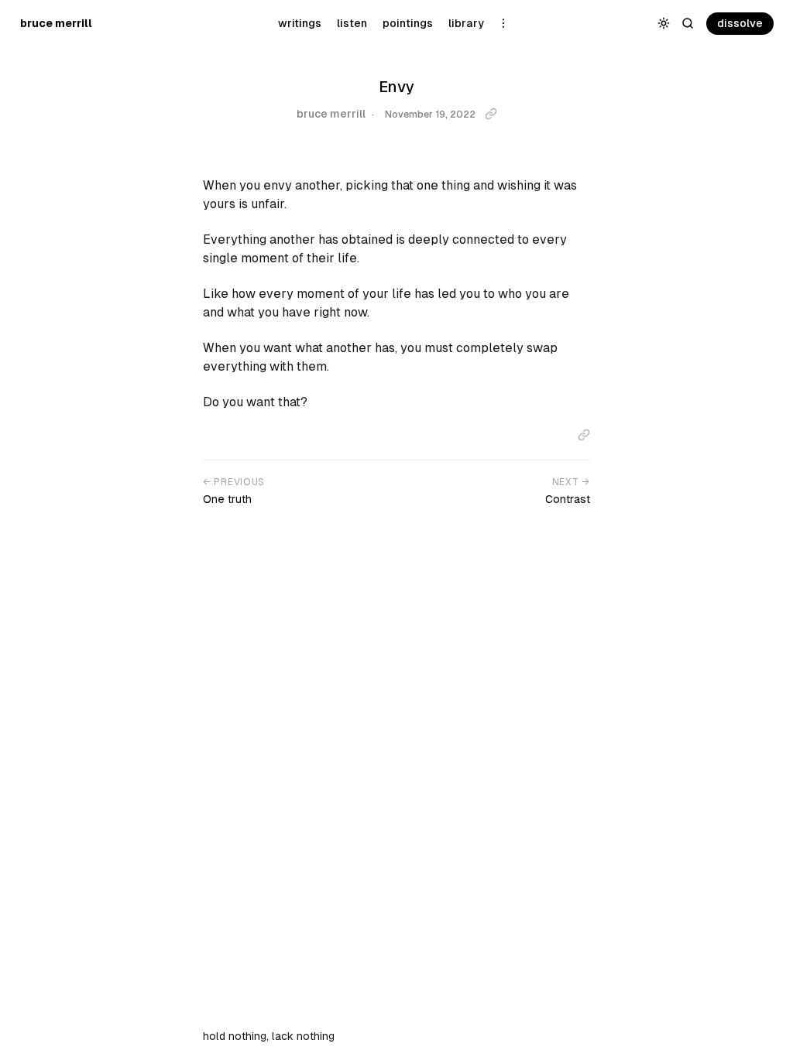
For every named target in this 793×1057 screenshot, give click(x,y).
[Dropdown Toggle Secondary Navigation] (504, 24)
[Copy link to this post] (491, 114)
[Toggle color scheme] (664, 24)
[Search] (688, 24)
